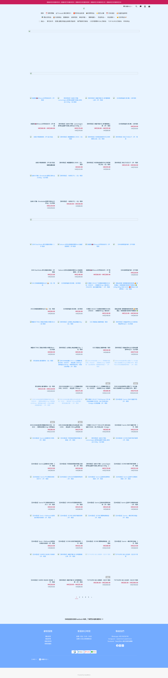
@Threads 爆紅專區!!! (63, 13)
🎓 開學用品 (90, 13)
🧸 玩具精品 (57, 17)
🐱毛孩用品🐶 (122, 17)
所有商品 (126, 21)
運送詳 (47, 639)
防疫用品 (101, 17)
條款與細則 (48, 644)
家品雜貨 (110, 17)
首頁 (42, 13)
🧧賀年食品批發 (78, 13)
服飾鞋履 (92, 17)
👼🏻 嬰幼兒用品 (46, 17)
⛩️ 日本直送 (110, 13)
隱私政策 (48, 636)
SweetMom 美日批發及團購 (123, 641)
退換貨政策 (48, 641)
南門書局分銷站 (82, 21)
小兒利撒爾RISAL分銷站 (98, 21)
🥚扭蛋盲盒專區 (121, 13)
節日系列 (50, 21)
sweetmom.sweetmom (124, 639)
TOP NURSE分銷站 (115, 21)
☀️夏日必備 (100, 13)
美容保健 (82, 17)
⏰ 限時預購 (50, 13)
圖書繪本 (66, 17)
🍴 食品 (41, 21)
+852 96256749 (123, 636)
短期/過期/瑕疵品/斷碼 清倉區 (65, 21)
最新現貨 (74, 17)
